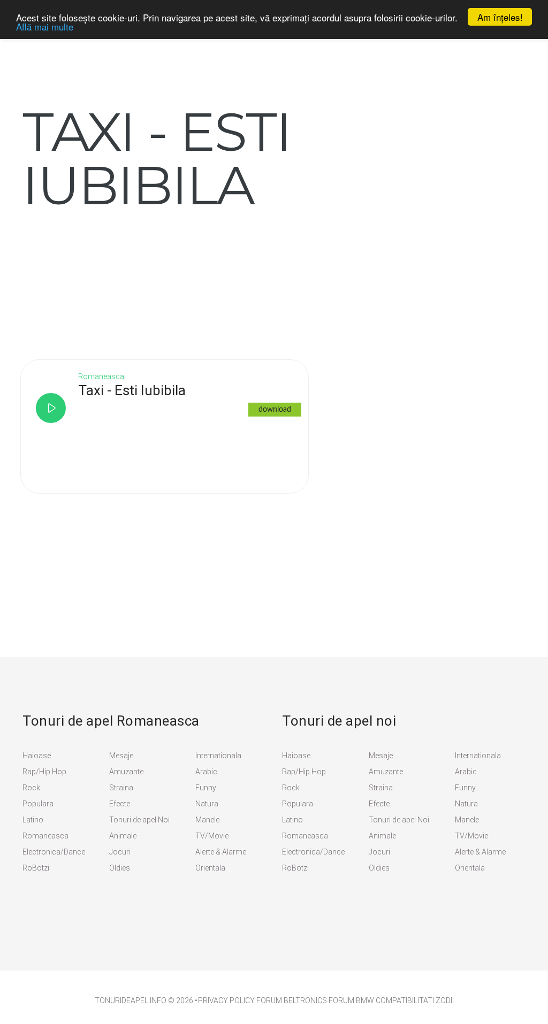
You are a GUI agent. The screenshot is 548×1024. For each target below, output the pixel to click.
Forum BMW (351, 1000)
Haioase (36, 755)
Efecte (119, 803)
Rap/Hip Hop (44, 771)
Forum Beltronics (291, 1000)
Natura (206, 803)
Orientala (210, 868)
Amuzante (126, 771)
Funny (205, 787)
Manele (207, 819)
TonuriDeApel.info (130, 1000)
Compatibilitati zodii (415, 1000)
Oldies (119, 868)
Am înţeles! (500, 17)
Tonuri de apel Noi (139, 819)
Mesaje (121, 755)
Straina (121, 787)
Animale (122, 835)
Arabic (206, 771)
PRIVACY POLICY (226, 1000)
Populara (38, 803)
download (274, 409)
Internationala (218, 755)
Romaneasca (45, 835)
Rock (31, 787)
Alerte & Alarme (220, 852)
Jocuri (120, 852)
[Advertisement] (102, 278)
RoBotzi (35, 868)
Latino (32, 819)
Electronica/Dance (53, 852)
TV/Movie (212, 835)
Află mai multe (44, 26)
